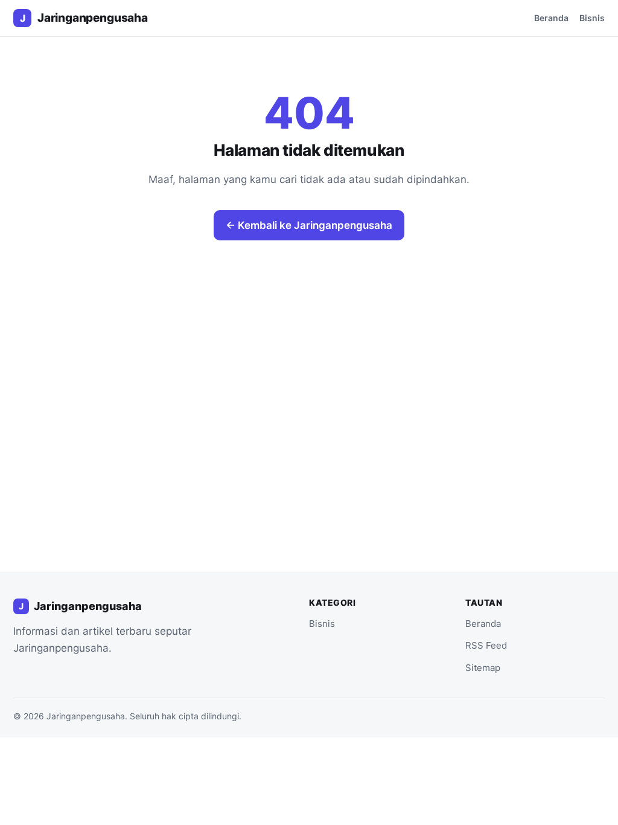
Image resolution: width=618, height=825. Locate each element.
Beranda (551, 18)
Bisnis (592, 18)
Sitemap (482, 667)
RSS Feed (486, 645)
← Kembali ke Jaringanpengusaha (309, 225)
